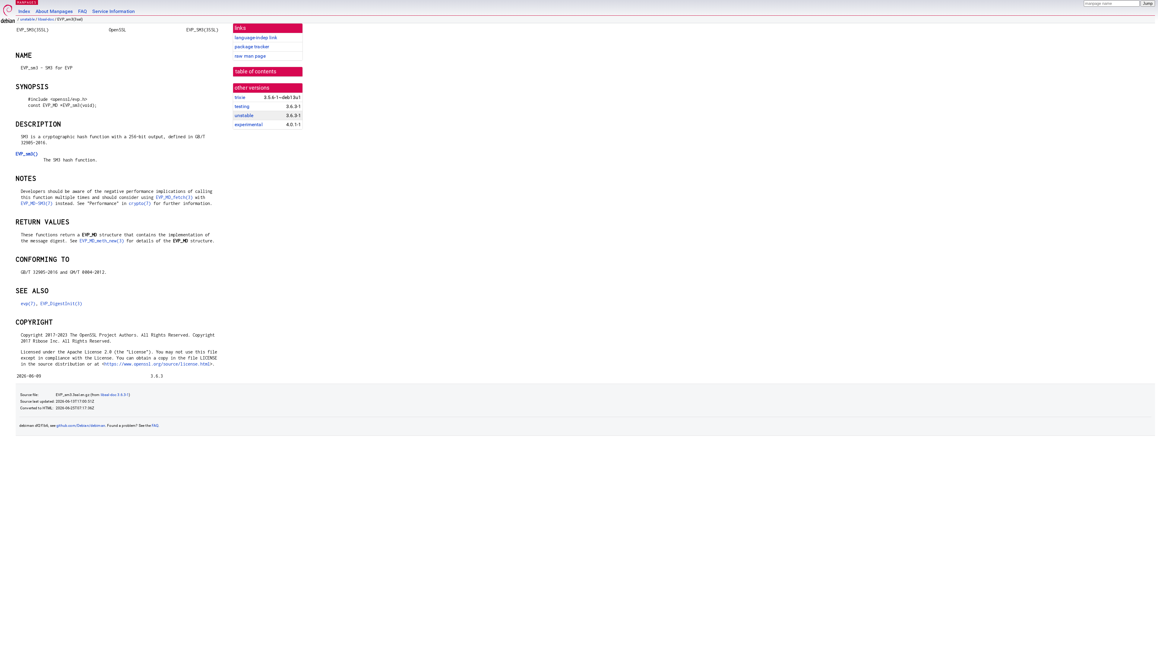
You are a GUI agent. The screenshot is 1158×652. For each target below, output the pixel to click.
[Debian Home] (7, 12)
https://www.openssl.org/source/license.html (157, 363)
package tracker (252, 47)
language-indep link (256, 37)
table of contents (256, 72)
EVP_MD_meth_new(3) (102, 240)
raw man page (250, 56)
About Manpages (54, 11)
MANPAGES (26, 2)
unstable (27, 19)
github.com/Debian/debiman (80, 425)
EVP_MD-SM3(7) (37, 203)
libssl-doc (46, 19)
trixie (240, 97)
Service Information (113, 11)
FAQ (82, 11)
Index (24, 11)
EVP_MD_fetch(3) (174, 197)
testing (242, 106)
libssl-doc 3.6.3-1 (115, 395)
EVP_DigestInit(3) (61, 303)
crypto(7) (140, 203)
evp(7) (28, 303)
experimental (249, 124)
